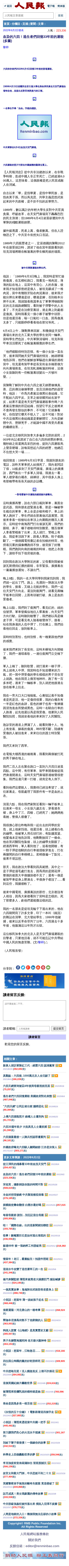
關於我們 (34, 1540)
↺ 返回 (8, 6)
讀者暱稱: (9, 1028)
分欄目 (16, 23)
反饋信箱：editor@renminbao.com (34, 1546)
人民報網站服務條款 (34, 1534)
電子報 (51, 6)
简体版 (61, 6)
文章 (41, 23)
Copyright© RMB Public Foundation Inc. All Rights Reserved (34, 1525)
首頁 (7, 23)
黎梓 (6, 47)
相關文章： (11, 1059)
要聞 (33, 23)
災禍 (25, 23)
